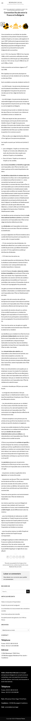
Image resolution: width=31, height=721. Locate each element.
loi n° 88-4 (6, 54)
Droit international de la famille (10, 614)
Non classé (21, 10)
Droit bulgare (8, 9)
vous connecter (14, 577)
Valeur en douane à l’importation (11, 602)
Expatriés (14, 10)
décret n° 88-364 (7, 61)
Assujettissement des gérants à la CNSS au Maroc (13, 619)
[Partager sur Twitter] (13, 557)
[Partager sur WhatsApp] (7, 557)
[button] (2, 3)
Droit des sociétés (13, 565)
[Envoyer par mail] (17, 557)
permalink (19, 566)
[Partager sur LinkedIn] (23, 557)
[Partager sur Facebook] (10, 557)
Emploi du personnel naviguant (10, 605)
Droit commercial (17, 9)
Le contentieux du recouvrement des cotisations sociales (15, 610)
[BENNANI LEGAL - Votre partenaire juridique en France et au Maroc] (15, 3)
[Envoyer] (28, 591)
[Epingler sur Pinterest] (20, 557)
